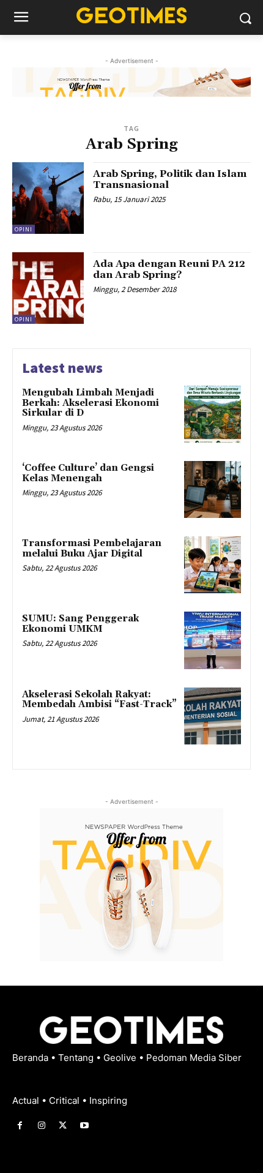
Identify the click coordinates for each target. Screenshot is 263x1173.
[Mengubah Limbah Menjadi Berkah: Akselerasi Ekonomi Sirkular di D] (212, 414)
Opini (23, 229)
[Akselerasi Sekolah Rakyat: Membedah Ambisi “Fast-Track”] (212, 716)
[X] (62, 1125)
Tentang (77, 1057)
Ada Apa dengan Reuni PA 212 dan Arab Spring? (169, 269)
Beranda (31, 1057)
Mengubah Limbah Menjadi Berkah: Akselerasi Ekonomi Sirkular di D (90, 403)
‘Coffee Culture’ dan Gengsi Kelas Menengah (88, 473)
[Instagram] (41, 1125)
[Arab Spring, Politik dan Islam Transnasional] (48, 198)
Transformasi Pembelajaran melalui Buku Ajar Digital (91, 549)
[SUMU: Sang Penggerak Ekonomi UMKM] (212, 640)
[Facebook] (20, 1125)
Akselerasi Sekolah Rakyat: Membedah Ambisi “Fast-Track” (99, 700)
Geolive (121, 1057)
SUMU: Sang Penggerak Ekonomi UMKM (80, 624)
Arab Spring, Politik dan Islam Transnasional (169, 179)
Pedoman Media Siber (194, 1057)
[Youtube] (84, 1125)
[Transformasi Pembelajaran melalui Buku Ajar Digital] (212, 564)
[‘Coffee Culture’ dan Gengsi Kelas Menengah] (212, 489)
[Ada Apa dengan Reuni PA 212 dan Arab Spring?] (48, 288)
